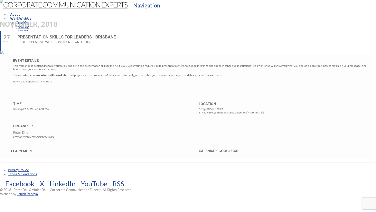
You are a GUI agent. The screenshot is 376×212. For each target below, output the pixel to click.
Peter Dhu (20, 132)
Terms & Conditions (22, 174)
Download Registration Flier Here (32, 81)
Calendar (208, 151)
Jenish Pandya (27, 194)
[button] (144, 5)
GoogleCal (229, 151)
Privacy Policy (18, 170)
